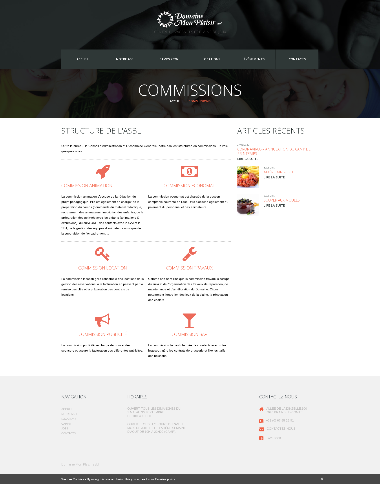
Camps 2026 (168, 59)
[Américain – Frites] (248, 177)
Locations (211, 59)
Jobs (64, 428)
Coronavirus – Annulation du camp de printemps (274, 151)
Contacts (297, 59)
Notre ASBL (125, 59)
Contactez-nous (281, 428)
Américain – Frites (281, 172)
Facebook (273, 438)
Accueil (83, 59)
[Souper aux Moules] (248, 205)
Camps (66, 423)
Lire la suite (247, 158)
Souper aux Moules (282, 200)
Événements (254, 59)
